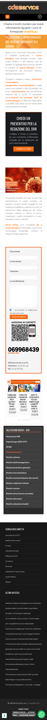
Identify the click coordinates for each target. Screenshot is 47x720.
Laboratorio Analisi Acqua (14, 572)
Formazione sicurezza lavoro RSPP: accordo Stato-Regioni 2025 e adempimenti (21, 677)
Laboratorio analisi (12, 551)
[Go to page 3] (21, 420)
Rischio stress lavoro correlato (19, 494)
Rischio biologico (13, 452)
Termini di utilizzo (18, 712)
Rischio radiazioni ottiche (17, 483)
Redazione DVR (13, 437)
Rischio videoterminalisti (17, 504)
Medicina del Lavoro (12, 540)
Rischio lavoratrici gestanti (18, 468)
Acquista (12, 412)
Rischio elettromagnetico (17, 462)
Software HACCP (11, 556)
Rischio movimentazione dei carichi (22, 478)
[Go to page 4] (23, 420)
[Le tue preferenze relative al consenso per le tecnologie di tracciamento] (4, 715)
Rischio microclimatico (16, 473)
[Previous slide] (10, 403)
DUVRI (9, 447)
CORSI (15, 715)
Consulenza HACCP (12, 535)
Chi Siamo (9, 561)
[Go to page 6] (27, 420)
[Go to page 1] (18, 420)
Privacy (8, 546)
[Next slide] (37, 403)
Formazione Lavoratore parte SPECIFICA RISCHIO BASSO (12, 400)
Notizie (8, 582)
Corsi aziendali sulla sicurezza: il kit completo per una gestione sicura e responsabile (22, 621)
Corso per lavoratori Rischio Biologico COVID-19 (23, 399)
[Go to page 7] (28, 420)
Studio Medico (10, 577)
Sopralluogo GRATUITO (16, 442)
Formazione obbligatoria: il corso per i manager (23, 685)
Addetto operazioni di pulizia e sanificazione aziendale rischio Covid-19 (34, 401)
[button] (41, 714)
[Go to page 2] (20, 420)
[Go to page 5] (25, 420)
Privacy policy (23, 709)
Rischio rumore (13, 488)
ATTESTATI (31, 712)
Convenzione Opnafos (27, 715)
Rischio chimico (13, 457)
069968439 (30, 31)
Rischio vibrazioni (14, 499)
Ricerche (8, 566)
